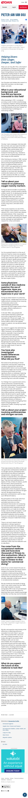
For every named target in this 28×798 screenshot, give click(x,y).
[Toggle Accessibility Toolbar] (25, 795)
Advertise (3, 779)
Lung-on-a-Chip (6, 732)
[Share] (26, 19)
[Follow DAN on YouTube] (8, 791)
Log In (14, 7)
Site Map (7, 778)
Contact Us (9, 779)
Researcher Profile (14, 721)
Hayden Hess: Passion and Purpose (12, 726)
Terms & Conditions (18, 778)
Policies (11, 778)
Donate (4, 7)
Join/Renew (23, 7)
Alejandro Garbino (7, 737)
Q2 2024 (5, 744)
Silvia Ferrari (6, 735)
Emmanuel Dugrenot (8, 723)
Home (2, 778)
